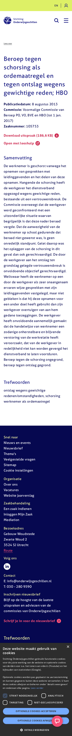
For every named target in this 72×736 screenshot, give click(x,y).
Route (8, 550)
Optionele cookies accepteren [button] (36, 711)
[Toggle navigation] (66, 20)
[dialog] (36, 689)
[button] (36, 730)
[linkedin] (7, 566)
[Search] (56, 20)
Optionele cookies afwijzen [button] (36, 720)
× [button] (67, 646)
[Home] (20, 20)
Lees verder (37, 688)
